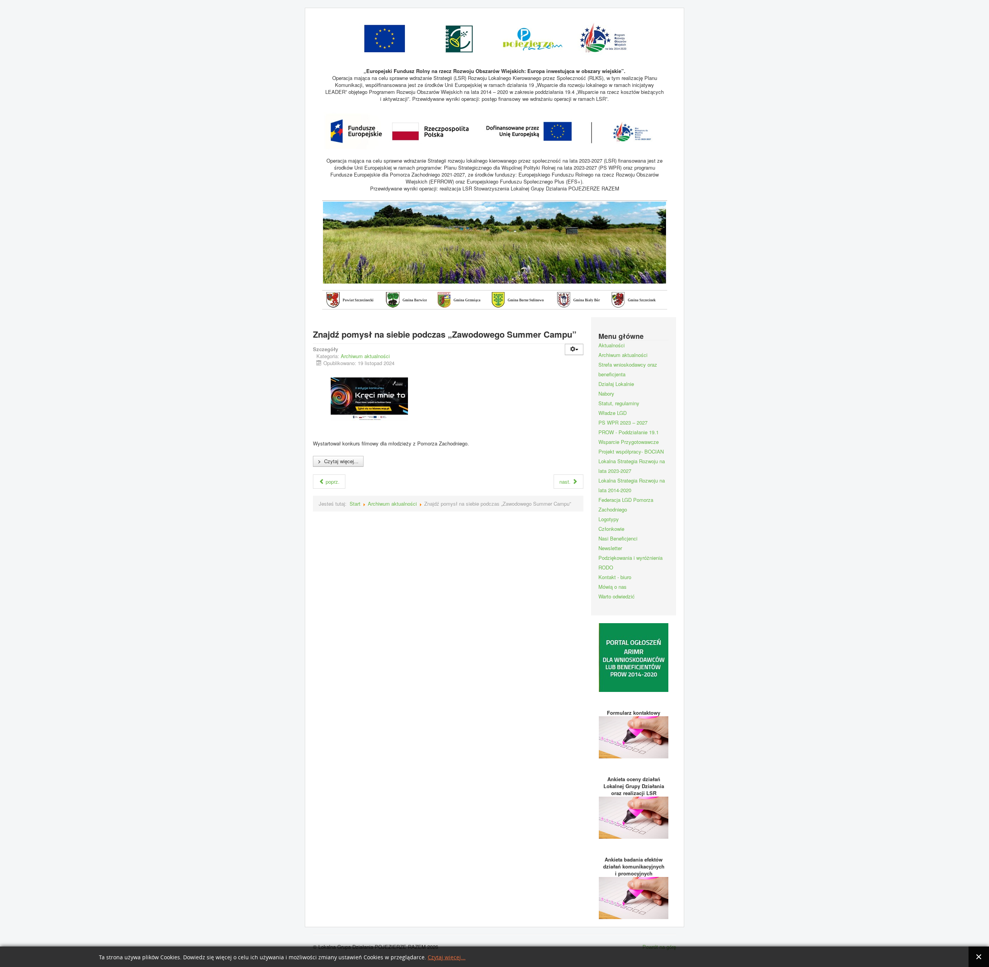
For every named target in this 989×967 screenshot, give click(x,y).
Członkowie (611, 528)
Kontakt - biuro (614, 577)
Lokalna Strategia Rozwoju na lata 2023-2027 (631, 465)
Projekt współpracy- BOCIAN (631, 451)
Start (355, 503)
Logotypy (608, 519)
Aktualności (611, 345)
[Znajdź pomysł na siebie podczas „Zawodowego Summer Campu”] (369, 399)
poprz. (332, 481)
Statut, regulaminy (618, 403)
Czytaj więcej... (338, 461)
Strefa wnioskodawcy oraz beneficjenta (627, 369)
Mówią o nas (612, 586)
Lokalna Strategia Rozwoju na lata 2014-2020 (631, 485)
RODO (605, 567)
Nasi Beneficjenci (617, 538)
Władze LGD (612, 412)
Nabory (606, 393)
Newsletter (610, 548)
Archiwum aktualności (365, 356)
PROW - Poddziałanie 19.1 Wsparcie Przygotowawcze (628, 436)
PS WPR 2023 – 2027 (622, 422)
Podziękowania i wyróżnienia (630, 557)
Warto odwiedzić (616, 596)
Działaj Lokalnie (616, 383)
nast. (565, 481)
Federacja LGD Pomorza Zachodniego (625, 504)
